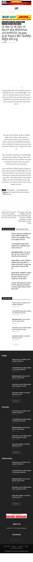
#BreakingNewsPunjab (22, 190)
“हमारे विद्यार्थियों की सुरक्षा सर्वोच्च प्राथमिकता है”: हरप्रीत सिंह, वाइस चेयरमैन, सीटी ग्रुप (20, 246)
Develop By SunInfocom (16, 548)
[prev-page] (3, 293)
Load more (16, 344)
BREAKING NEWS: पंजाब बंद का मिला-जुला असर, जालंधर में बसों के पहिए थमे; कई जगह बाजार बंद (20, 254)
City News (18, 22)
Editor (4, 42)
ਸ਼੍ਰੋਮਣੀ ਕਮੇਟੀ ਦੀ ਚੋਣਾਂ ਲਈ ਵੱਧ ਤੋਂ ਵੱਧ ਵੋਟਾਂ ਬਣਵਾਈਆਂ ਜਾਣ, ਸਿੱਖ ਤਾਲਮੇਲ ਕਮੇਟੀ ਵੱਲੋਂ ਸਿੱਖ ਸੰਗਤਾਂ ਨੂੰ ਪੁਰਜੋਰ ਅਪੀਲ (9, 214)
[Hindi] (8, 82)
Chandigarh (12, 22)
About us (14, 546)
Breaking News (10, 12)
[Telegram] (11, 201)
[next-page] (6, 293)
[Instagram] (16, 540)
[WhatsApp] (3, 201)
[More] (24, 201)
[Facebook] (7, 201)
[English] (4, 82)
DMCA (26, 546)
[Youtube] (21, 540)
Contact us (20, 546)
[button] (3, 8)
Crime (23, 22)
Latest (15, 23)
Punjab (19, 23)
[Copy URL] (19, 201)
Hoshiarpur (4, 23)
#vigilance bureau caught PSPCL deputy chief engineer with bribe (16, 192)
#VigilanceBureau (7, 194)
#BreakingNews (11, 190)
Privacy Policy (7, 546)
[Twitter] (15, 201)
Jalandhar (10, 23)
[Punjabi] (11, 82)
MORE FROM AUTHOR (22, 229)
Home (3, 12)
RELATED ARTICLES (8, 229)
